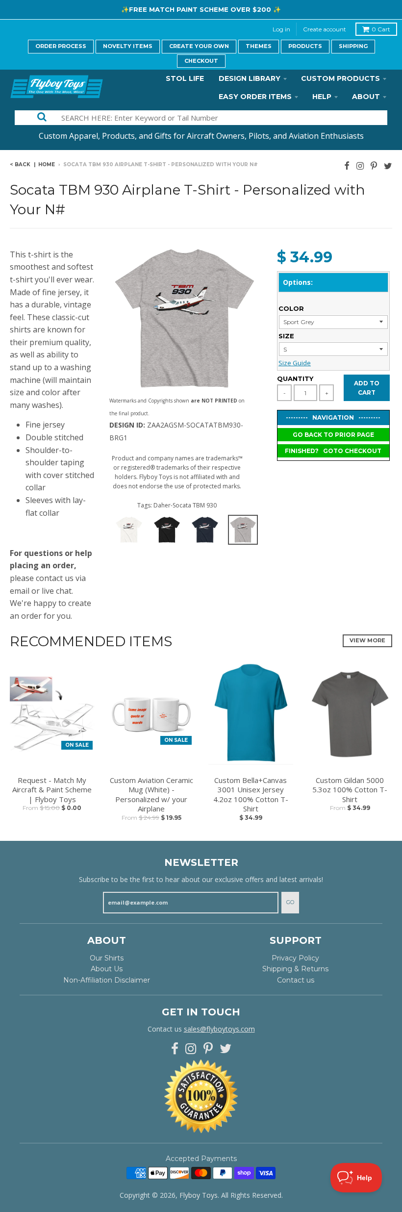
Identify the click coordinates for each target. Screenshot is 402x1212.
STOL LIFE (185, 78)
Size (286, 336)
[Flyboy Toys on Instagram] (360, 165)
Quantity (295, 378)
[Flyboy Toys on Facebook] (347, 165)
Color (291, 308)
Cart (381, 29)
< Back (20, 164)
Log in (281, 29)
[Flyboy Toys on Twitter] (388, 165)
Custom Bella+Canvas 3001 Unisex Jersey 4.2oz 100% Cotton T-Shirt (250, 795)
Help (321, 96)
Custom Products (340, 78)
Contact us (295, 980)
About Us (107, 968)
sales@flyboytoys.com (219, 1029)
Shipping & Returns (295, 968)
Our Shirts (107, 958)
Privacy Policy (295, 958)
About (366, 96)
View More (367, 640)
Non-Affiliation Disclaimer (106, 980)
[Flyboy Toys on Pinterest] (374, 165)
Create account (324, 29)
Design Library (249, 78)
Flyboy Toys (198, 1195)
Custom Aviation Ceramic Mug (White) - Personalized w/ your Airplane (151, 795)
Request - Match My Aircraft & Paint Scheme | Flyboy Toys (52, 790)
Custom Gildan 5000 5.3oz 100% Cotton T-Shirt (349, 790)
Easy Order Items (255, 96)
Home (46, 164)
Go (290, 902)
